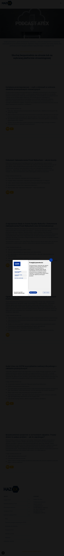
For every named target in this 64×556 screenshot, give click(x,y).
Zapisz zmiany (46, 292)
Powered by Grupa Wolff (19, 293)
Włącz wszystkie (33, 292)
